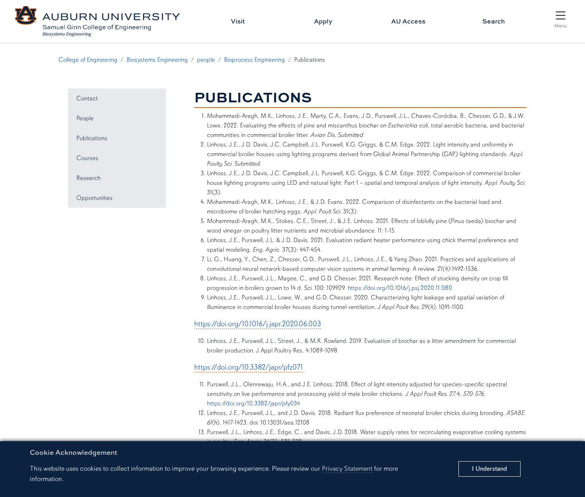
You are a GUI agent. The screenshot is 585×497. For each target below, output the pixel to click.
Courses (87, 158)
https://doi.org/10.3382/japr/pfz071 (248, 367)
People (85, 118)
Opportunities (94, 198)
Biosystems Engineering (157, 60)
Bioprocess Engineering (254, 60)
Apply (323, 21)
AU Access (408, 21)
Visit (238, 21)
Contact (87, 98)
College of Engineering (87, 60)
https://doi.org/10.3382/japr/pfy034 (253, 403)
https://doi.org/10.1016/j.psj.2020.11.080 (400, 288)
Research (88, 178)
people (206, 60)
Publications (91, 138)
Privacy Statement (347, 468)
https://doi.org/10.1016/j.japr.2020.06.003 (257, 324)
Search (493, 21)
